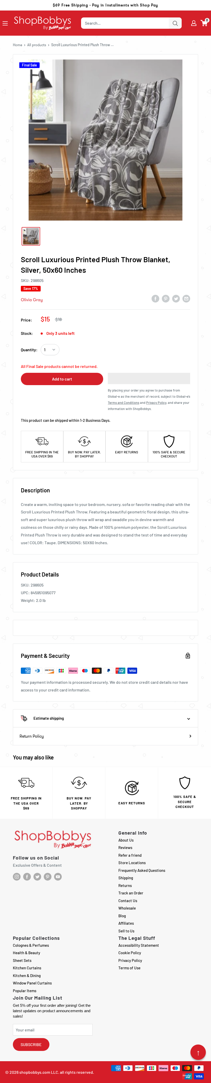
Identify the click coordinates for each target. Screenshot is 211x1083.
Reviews (125, 847)
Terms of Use (129, 967)
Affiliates (126, 923)
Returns (125, 885)
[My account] (193, 23)
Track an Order (130, 893)
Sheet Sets (22, 960)
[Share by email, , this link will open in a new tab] (186, 298)
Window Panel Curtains (32, 983)
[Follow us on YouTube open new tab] (58, 877)
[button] (204, 23)
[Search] (175, 23)
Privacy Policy (130, 960)
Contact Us (127, 900)
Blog (122, 915)
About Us (126, 840)
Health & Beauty (26, 952)
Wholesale (127, 908)
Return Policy (32, 736)
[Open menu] (5, 23)
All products (36, 44)
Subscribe (31, 1044)
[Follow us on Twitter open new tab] (37, 877)
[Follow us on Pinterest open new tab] (47, 877)
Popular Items (24, 990)
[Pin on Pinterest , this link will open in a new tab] (166, 298)
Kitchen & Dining (27, 975)
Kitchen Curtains (27, 967)
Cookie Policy (129, 952)
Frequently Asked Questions (141, 870)
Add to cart (62, 378)
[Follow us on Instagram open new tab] (17, 877)
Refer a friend (130, 855)
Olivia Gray (32, 300)
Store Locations (132, 862)
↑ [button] (198, 1052)
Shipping (125, 877)
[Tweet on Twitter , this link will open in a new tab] (176, 298)
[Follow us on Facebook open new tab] (27, 877)
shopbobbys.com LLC (38, 1072)
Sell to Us (126, 931)
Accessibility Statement (138, 945)
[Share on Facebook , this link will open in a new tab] (155, 298)
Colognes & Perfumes (31, 945)
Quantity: (29, 349)
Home (17, 44)
